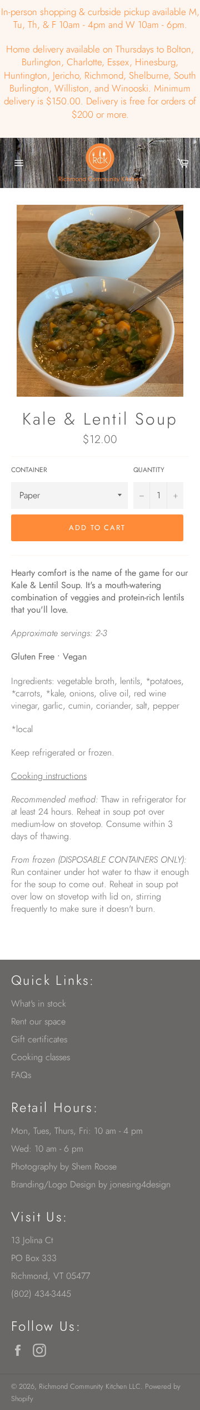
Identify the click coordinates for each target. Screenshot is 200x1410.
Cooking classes (40, 1057)
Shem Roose (94, 1166)
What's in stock (38, 1003)
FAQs (21, 1075)
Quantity (148, 470)
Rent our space (38, 1021)
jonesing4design (140, 1184)
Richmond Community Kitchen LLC (90, 1386)
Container (29, 470)
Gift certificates (39, 1039)
